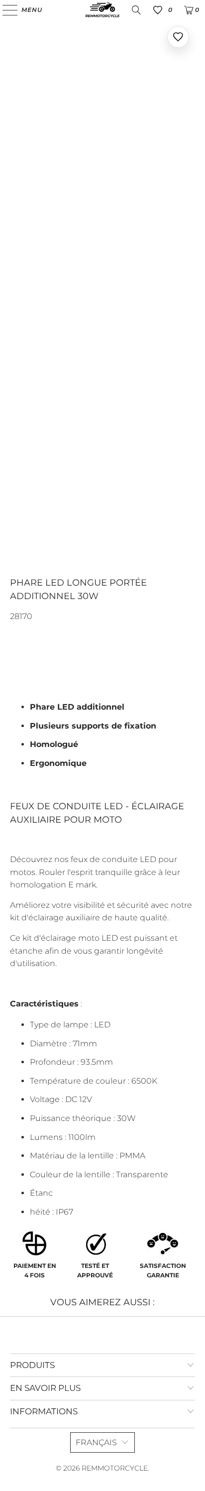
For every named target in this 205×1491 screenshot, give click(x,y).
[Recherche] (136, 10)
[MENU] (5, 10)
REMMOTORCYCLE (115, 1468)
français (96, 1442)
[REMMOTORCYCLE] (102, 10)
